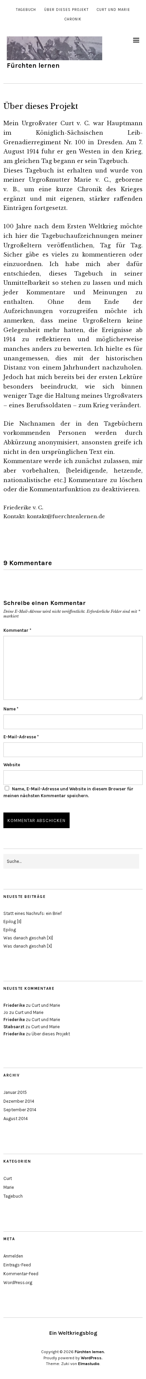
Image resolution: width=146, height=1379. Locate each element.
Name (10, 708)
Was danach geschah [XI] (28, 937)
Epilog (9, 929)
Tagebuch (26, 9)
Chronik (73, 19)
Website (11, 764)
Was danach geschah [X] (27, 946)
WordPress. (92, 1358)
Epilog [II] (12, 921)
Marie (8, 1187)
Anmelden (13, 1256)
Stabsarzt (13, 1026)
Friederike (14, 1005)
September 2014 (19, 1109)
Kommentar (17, 630)
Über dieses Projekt (66, 9)
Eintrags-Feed (17, 1264)
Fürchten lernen (33, 65)
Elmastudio (88, 1363)
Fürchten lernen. (90, 1351)
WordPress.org (17, 1282)
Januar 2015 (15, 1092)
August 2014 (15, 1118)
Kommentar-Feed (20, 1273)
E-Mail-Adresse (21, 736)
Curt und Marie (113, 9)
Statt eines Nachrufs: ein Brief (32, 913)
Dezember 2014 (18, 1101)
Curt (7, 1178)
